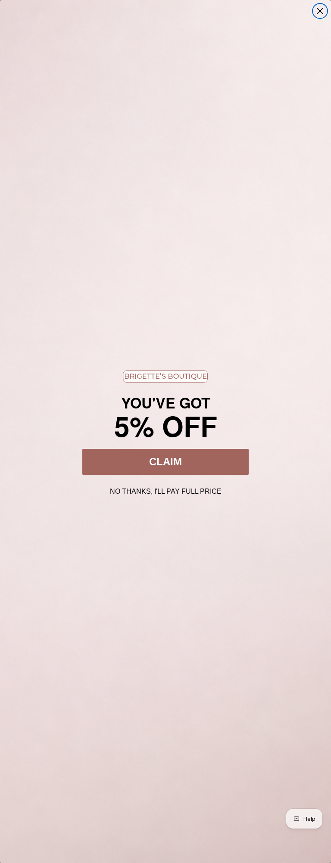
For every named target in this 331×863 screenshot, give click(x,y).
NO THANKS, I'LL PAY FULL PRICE (166, 490)
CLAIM (165, 461)
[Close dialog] (320, 11)
